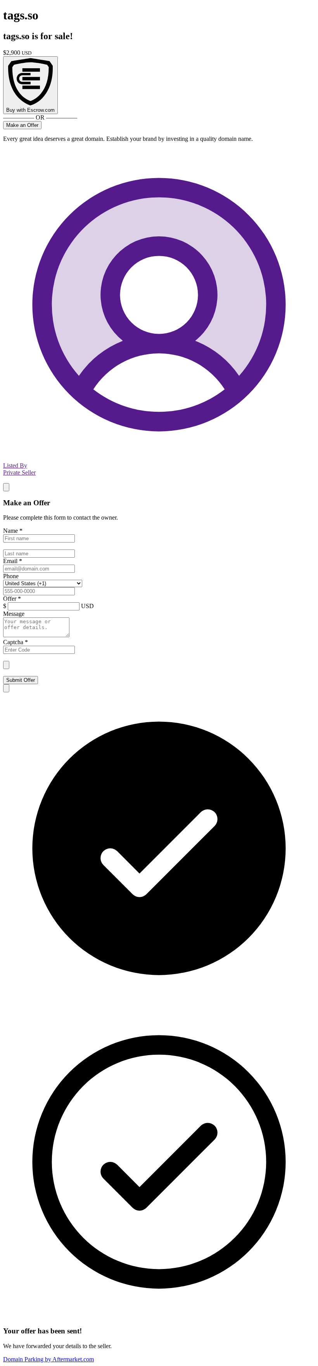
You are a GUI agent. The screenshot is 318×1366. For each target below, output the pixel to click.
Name (12, 530)
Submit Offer (20, 680)
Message (13, 613)
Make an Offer (22, 125)
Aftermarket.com (48, 1359)
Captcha (15, 642)
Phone (11, 576)
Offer (12, 598)
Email (12, 561)
